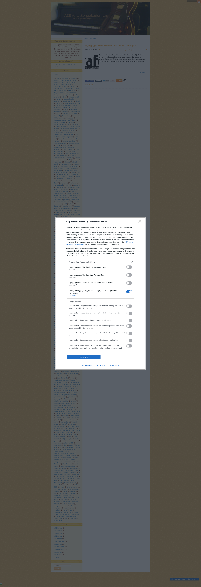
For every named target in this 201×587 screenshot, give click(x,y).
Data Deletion (87, 365)
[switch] (129, 267)
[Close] (141, 222)
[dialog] (100, 293)
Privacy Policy (114, 365)
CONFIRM (83, 357)
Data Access (100, 365)
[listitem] (100, 262)
